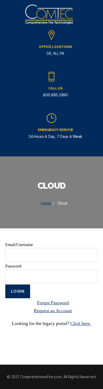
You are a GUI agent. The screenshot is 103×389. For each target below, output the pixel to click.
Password (13, 266)
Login (18, 291)
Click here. (80, 323)
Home (46, 203)
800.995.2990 (55, 95)
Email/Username (19, 244)
